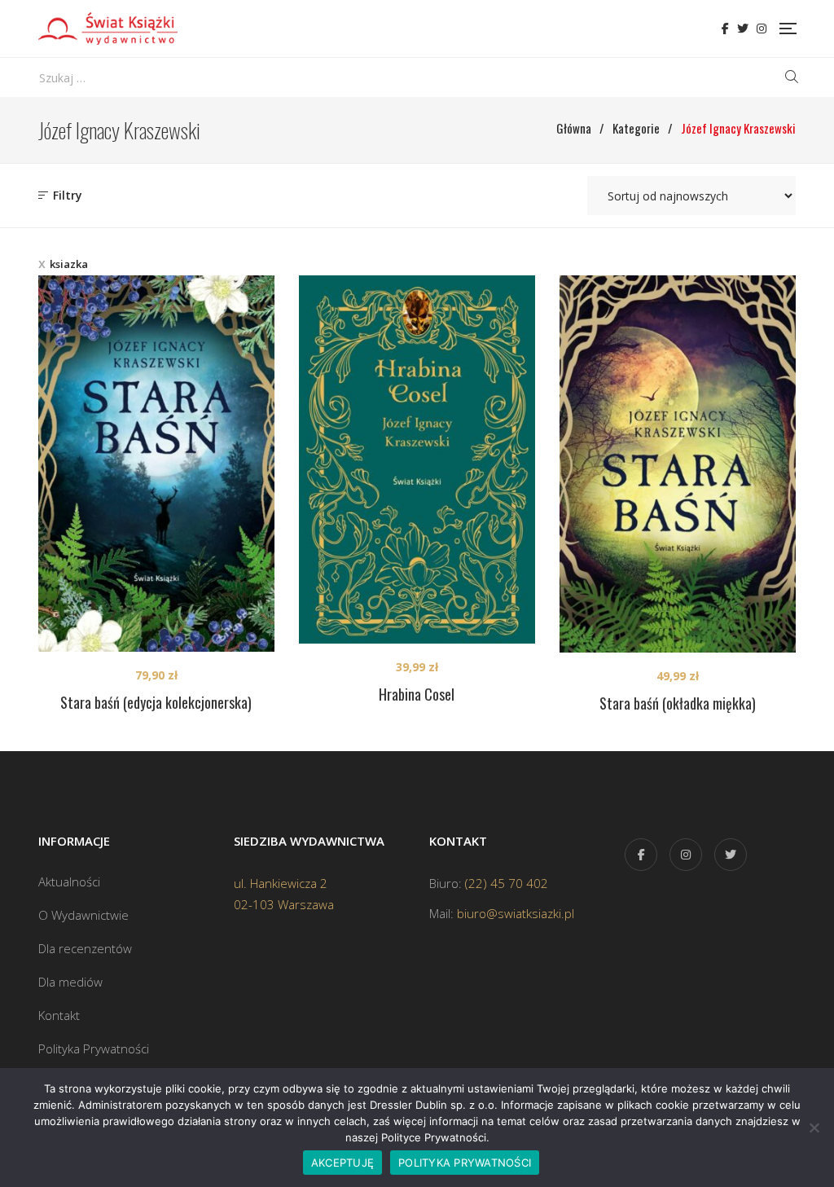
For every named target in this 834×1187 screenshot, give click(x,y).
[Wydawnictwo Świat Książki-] (108, 28)
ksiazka (69, 264)
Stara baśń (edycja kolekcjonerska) (156, 702)
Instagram (761, 28)
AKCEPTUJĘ (342, 1162)
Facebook (725, 28)
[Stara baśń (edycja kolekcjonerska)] (156, 463)
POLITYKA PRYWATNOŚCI (464, 1162)
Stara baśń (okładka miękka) (677, 703)
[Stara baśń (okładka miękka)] (678, 464)
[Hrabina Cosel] (417, 459)
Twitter (742, 28)
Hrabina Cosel (416, 694)
